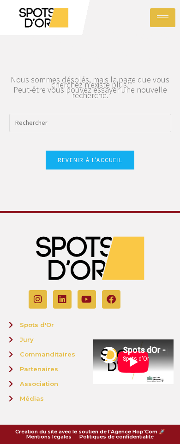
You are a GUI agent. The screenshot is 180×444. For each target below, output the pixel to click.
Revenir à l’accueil (90, 160)
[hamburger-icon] (162, 17)
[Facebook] (111, 299)
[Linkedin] (62, 299)
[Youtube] (87, 299)
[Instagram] (38, 299)
